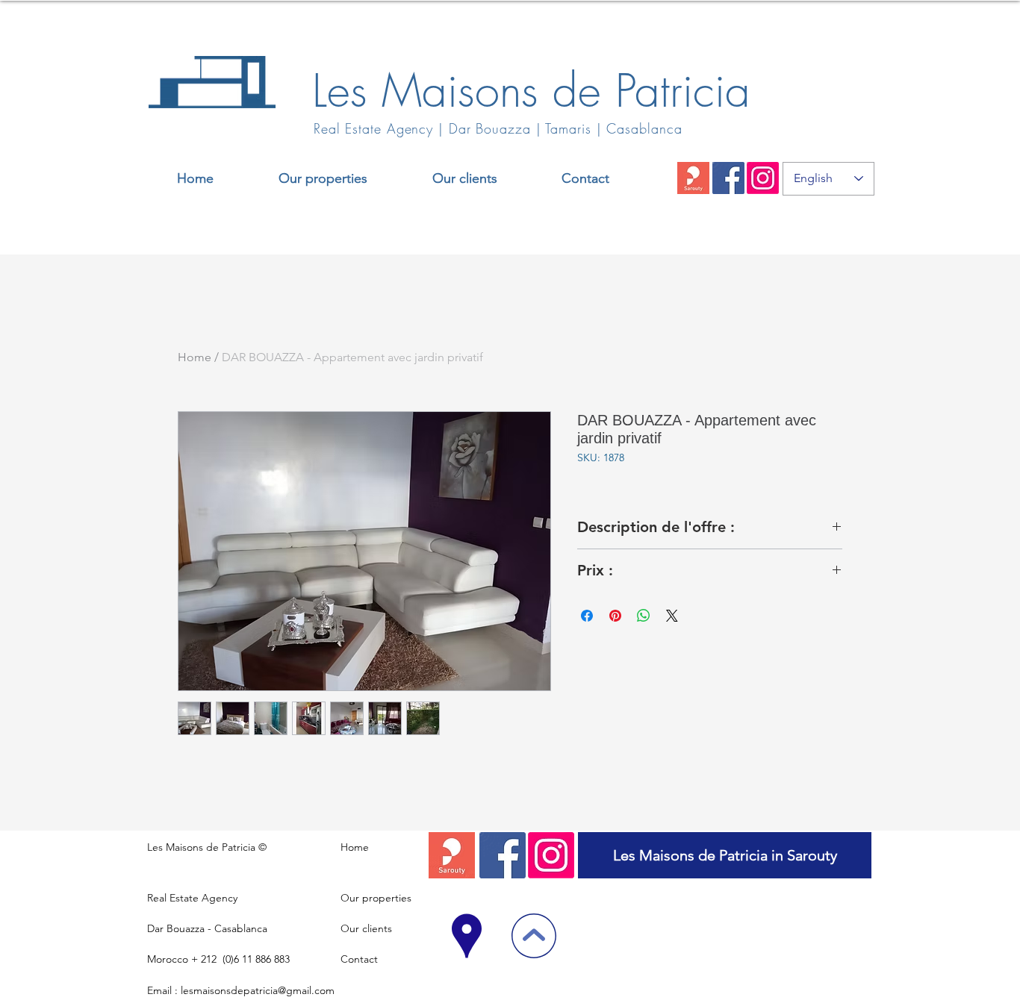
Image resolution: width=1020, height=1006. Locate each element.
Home (194, 357)
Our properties (375, 898)
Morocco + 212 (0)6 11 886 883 (218, 959)
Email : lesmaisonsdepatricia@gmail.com (241, 990)
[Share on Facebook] (587, 616)
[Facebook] (728, 178)
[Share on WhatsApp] (644, 616)
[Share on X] (672, 616)
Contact (359, 959)
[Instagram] (763, 178)
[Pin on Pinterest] (615, 616)
